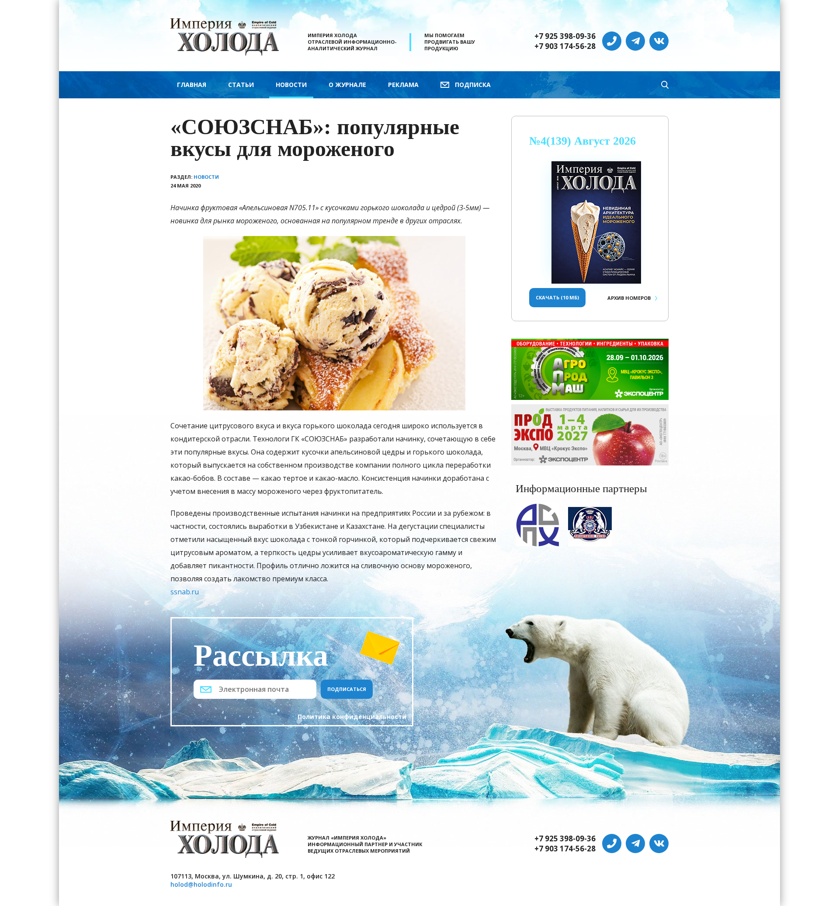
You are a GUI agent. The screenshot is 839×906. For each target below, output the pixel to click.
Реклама (403, 84)
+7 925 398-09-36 (565, 36)
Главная (191, 84)
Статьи (241, 84)
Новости (291, 84)
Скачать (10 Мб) (557, 297)
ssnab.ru (184, 592)
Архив (629, 298)
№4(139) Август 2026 (582, 141)
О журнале (347, 84)
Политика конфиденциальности (352, 716)
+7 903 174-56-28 (565, 46)
